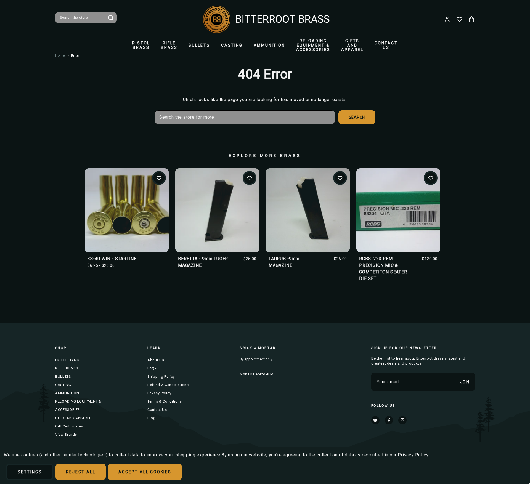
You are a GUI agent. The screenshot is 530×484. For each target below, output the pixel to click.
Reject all (80, 472)
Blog (151, 418)
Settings (30, 472)
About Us (155, 360)
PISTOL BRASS (141, 45)
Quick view (127, 201)
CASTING (232, 45)
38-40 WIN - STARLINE (112, 258)
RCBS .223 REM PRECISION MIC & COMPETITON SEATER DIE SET (383, 268)
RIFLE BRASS (169, 45)
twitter (375, 420)
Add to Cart (217, 219)
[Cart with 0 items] (471, 19)
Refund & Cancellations (168, 385)
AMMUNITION (269, 45)
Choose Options (126, 219)
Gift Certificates (69, 426)
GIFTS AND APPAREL (352, 45)
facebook (389, 420)
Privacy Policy (159, 393)
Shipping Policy (161, 376)
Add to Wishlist (159, 178)
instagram (402, 420)
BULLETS (199, 45)
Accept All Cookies (144, 472)
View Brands (66, 434)
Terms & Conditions (164, 401)
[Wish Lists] (459, 19)
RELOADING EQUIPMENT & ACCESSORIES (313, 45)
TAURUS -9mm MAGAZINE (284, 262)
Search (110, 17)
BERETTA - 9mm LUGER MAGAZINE (203, 262)
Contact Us (386, 45)
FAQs (152, 368)
